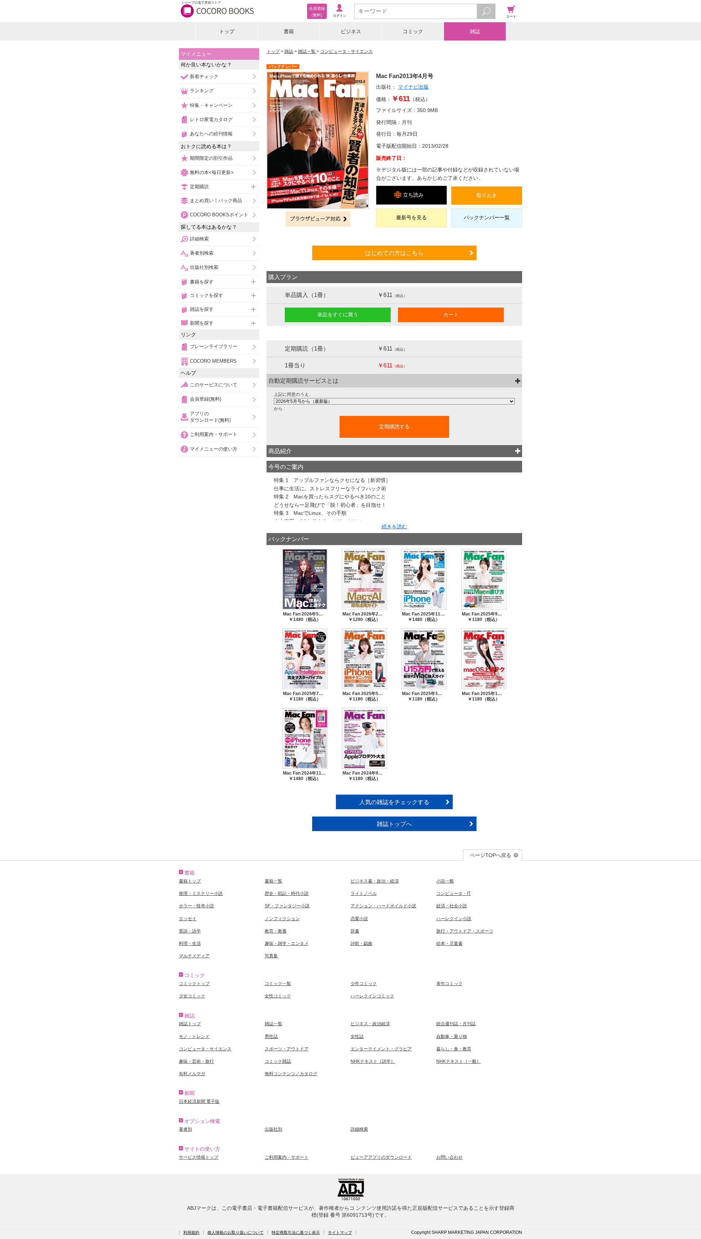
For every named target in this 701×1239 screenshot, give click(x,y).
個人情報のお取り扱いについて (235, 1232)
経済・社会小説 (451, 905)
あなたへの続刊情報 (211, 133)
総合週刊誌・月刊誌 (456, 1023)
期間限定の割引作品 (211, 158)
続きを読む (394, 526)
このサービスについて (213, 384)
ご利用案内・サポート (213, 434)
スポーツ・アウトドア (287, 1048)
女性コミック (278, 996)
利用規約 (191, 1232)
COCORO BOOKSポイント (219, 214)
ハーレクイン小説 (453, 918)
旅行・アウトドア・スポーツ (464, 931)
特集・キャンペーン (211, 105)
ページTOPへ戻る (490, 855)
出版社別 (273, 1129)
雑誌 (475, 31)
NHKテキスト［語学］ (372, 1061)
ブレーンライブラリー (213, 346)
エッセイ (187, 918)
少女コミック (192, 996)
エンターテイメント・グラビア (381, 1048)
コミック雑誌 (278, 1061)
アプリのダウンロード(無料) (210, 417)
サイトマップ (340, 1232)
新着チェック (204, 76)
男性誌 (271, 1036)
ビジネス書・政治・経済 (374, 881)
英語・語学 (190, 931)
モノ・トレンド (194, 1036)
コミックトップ (194, 983)
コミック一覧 (278, 983)
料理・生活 (190, 943)
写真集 (271, 955)
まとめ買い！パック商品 (216, 200)
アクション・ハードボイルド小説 (383, 905)
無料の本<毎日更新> (212, 172)
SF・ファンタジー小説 (287, 905)
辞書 (354, 931)
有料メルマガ (192, 1073)
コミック (413, 31)
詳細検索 (199, 239)
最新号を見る (411, 217)
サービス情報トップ (198, 1157)
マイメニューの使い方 (213, 449)
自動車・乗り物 (451, 1036)
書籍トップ (190, 881)
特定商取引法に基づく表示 (296, 1232)
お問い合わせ (449, 1157)
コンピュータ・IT (453, 893)
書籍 (289, 31)
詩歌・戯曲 (361, 943)
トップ (226, 31)
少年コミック (363, 983)
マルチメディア (194, 955)
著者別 (185, 1129)
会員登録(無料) (205, 399)
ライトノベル (363, 893)
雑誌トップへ (394, 824)
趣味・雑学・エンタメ (287, 943)
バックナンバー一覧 (487, 217)
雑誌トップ (190, 1023)
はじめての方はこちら (394, 253)
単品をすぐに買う (337, 314)
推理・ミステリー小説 (201, 893)
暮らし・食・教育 (453, 1048)
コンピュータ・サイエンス (346, 51)
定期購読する (394, 426)
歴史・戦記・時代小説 (287, 893)
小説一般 (445, 881)
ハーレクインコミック (372, 996)
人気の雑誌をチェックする (394, 802)
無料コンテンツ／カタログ (291, 1073)
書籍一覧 (273, 881)
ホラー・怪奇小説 (196, 905)
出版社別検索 (204, 267)
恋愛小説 (359, 918)
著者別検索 (202, 253)
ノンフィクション (282, 918)
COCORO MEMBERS (213, 361)
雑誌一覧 (307, 51)
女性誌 (357, 1036)
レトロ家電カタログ (211, 119)
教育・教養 (276, 931)
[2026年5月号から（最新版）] (394, 401)
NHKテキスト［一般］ (458, 1061)
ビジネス (351, 31)
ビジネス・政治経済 (370, 1023)
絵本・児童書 (449, 943)
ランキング (202, 90)
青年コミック (449, 983)
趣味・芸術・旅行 (196, 1061)
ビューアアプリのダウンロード (381, 1157)
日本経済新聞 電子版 (199, 1101)
